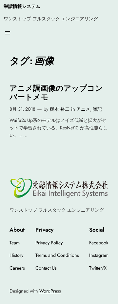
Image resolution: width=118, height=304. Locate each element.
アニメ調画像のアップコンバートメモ (56, 93)
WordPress (50, 291)
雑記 (97, 109)
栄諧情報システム (22, 6)
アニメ (83, 109)
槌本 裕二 (59, 109)
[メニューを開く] (7, 33)
